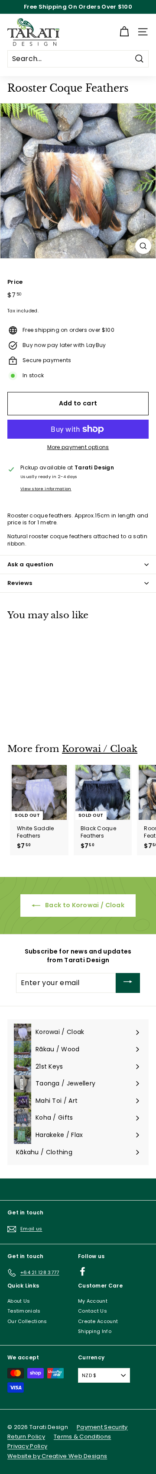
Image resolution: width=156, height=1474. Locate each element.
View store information (46, 488)
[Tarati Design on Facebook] (82, 1271)
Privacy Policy (27, 1446)
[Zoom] (143, 246)
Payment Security (102, 1427)
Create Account (98, 1321)
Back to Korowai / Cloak (84, 905)
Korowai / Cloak (99, 749)
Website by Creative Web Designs (57, 1456)
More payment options (78, 447)
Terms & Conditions (82, 1436)
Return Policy (26, 1436)
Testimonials (24, 1310)
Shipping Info (94, 1331)
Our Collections (27, 1321)
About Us (18, 1300)
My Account (92, 1300)
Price (15, 282)
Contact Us (92, 1310)
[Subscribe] (128, 983)
